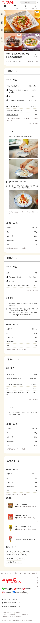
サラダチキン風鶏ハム (13, 86)
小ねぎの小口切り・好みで (14, 111)
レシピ (9, 573)
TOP (2, 573)
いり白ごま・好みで (12, 115)
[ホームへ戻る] (7, 2)
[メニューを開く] (37, 2)
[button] (28, 2)
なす (8, 273)
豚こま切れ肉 (10, 374)
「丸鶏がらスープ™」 (15, 106)
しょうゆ (11, 281)
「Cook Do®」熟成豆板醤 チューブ (16, 101)
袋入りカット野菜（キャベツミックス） (15, 379)
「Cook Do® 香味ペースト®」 (15, 384)
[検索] (22, 2)
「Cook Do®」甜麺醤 (15, 277)
